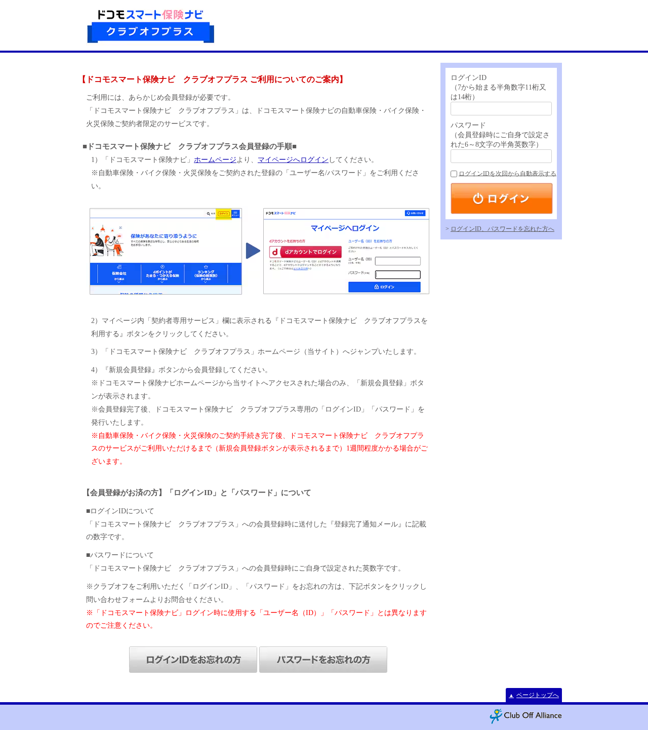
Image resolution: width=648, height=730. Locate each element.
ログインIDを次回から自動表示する (507, 173)
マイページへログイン (293, 160)
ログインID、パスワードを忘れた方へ (502, 228)
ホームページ (215, 160)
